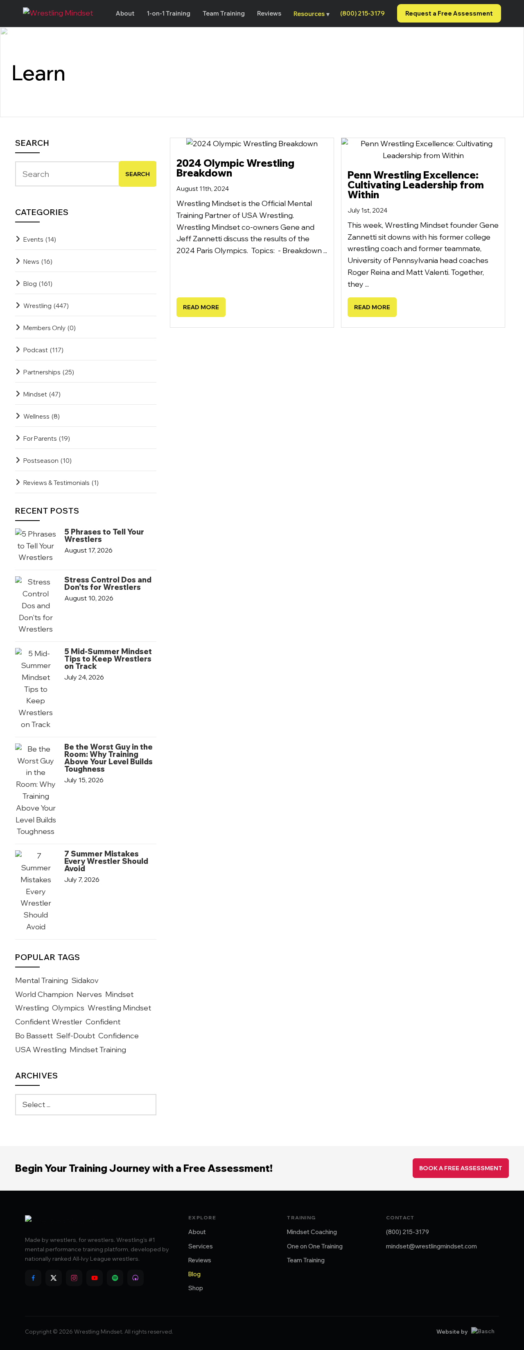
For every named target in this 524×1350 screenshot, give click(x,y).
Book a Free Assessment (460, 1168)
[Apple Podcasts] (135, 1278)
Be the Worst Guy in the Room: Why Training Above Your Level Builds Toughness (108, 758)
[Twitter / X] (53, 1278)
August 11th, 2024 (202, 189)
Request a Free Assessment (449, 13)
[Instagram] (74, 1278)
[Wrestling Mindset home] (58, 13)
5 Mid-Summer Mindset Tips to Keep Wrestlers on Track (108, 659)
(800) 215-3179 (362, 13)
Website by (452, 1331)
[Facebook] (33, 1278)
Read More (201, 307)
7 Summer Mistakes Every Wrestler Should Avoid (106, 861)
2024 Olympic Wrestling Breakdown (235, 168)
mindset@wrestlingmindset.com (431, 1246)
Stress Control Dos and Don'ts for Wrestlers (107, 583)
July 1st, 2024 (367, 210)
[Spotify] (115, 1278)
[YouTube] (94, 1278)
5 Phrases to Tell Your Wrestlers (104, 535)
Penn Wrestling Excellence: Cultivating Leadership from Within (416, 185)
